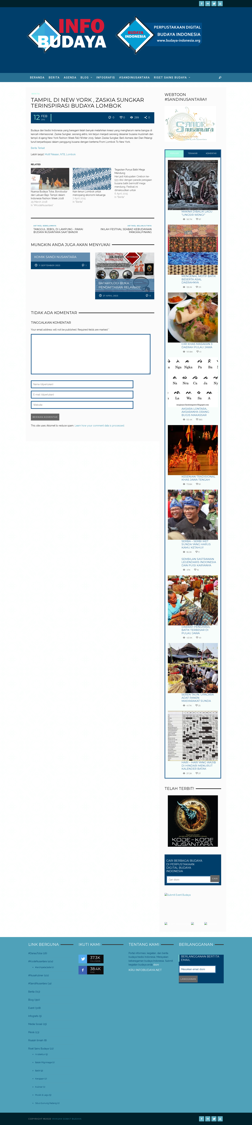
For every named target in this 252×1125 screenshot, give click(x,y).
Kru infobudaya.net (145, 970)
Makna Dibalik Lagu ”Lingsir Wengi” (197, 213)
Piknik (31, 1032)
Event (31, 1008)
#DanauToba (35, 953)
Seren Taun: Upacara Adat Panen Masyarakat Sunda (198, 697)
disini (156, 964)
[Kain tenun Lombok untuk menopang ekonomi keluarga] (92, 179)
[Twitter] (214, 3)
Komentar (211, 153)
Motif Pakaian (52, 154)
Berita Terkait (38, 148)
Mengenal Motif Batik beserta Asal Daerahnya (199, 279)
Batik (37, 1070)
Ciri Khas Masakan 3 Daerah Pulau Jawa (197, 345)
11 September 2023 (49, 265)
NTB (62, 154)
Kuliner (39, 1087)
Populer (174, 153)
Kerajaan (39, 1078)
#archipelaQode (43, 967)
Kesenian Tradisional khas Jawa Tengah (198, 478)
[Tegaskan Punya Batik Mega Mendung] (135, 183)
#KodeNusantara (37, 961)
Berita (36, 94)
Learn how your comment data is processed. (100, 425)
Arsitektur (40, 1054)
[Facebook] (201, 3)
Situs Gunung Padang (46, 1103)
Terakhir (192, 153)
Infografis (33, 1016)
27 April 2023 (110, 296)
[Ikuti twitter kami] (83, 959)
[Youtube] (220, 3)
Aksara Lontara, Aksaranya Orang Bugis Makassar (195, 412)
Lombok (71, 154)
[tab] (174, 153)
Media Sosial (35, 1024)
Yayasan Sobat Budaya (67, 1118)
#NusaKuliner (35, 975)
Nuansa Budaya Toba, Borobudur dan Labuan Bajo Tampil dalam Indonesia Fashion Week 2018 (49, 195)
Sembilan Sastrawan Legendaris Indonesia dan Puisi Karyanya (199, 562)
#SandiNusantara (37, 983)
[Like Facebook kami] (83, 970)
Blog (31, 999)
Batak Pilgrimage (43, 1062)
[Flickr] (207, 3)
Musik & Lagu (42, 1095)
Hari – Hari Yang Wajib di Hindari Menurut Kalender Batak (199, 765)
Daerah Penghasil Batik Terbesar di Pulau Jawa (196, 630)
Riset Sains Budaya (38, 1048)
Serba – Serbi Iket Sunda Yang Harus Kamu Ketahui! (196, 544)
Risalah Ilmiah (35, 1040)
